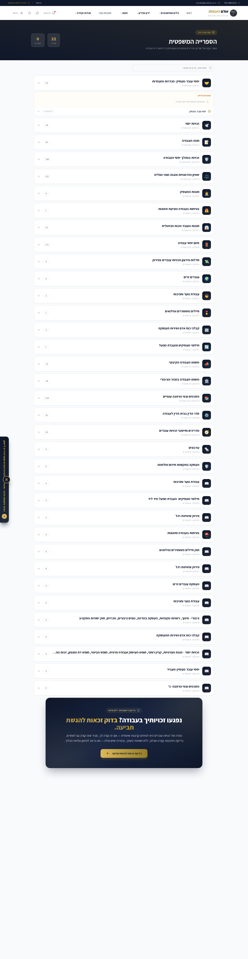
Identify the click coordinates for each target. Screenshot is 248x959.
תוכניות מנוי (105, 13)
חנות (125, 13)
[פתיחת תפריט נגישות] (6, 479)
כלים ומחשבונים (170, 13)
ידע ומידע (144, 13)
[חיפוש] (29, 13)
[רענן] (37, 13)
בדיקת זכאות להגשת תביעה (127, 753)
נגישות (39, 2)
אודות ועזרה (84, 13)
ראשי (189, 13)
